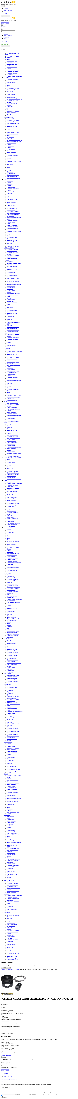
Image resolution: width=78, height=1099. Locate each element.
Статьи (5, 13)
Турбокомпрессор (11, 698)
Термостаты (10, 74)
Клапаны (9, 80)
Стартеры (9, 626)
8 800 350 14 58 (5, 22)
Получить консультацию (7, 1033)
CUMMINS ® (7, 179)
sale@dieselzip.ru (5, 23)
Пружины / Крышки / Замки (14, 161)
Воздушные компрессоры (13, 178)
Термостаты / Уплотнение (13, 581)
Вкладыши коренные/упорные (15, 711)
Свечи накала (10, 146)
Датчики (9, 147)
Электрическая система (13, 246)
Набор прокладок (11, 886)
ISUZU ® (6, 422)
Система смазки (11, 173)
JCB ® (5, 480)
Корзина (3, 26)
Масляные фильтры (12, 958)
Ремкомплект (10, 816)
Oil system (9, 716)
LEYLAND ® (7, 673)
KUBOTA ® (7, 638)
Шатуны (9, 105)
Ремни (8, 93)
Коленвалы (9, 106)
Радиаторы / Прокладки (13, 121)
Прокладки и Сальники (13, 56)
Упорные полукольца (12, 518)
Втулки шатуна (11, 94)
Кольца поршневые (12, 67)
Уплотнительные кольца (13, 70)
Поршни (9, 68)
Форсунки (9, 669)
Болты (8, 59)
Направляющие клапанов (13, 587)
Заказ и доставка (8, 10)
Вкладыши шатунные (12, 73)
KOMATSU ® (7, 573)
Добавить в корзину (15, 1019)
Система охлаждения (12, 331)
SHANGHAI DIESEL (9, 880)
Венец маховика (11, 166)
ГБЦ (8, 109)
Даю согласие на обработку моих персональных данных (17, 1096)
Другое (8, 65)
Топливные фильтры (12, 956)
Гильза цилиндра (11, 97)
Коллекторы (10, 520)
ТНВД (8, 196)
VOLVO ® (6, 894)
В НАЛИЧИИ (7, 58)
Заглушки (9, 243)
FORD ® (6, 333)
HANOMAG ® (7, 348)
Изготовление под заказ (13, 53)
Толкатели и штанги (12, 617)
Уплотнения (10, 62)
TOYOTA (6, 55)
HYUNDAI (7, 77)
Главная (3, 969)
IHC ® (5, 401)
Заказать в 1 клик (5, 1019)
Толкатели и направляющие (14, 141)
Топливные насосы (12, 126)
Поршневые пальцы (12, 156)
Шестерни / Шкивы (12, 118)
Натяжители (10, 172)
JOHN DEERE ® (8, 527)
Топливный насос (11, 476)
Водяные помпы (11, 207)
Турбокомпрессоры (12, 176)
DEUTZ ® (6, 260)
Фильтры (9, 190)
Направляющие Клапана (13, 88)
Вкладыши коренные (12, 71)
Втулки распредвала (12, 61)
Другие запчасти (8, 52)
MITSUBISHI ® (8, 742)
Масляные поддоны (12, 208)
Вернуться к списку (6, 1055)
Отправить (3, 1097)
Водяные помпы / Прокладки (14, 76)
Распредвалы (10, 91)
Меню (2, 5)
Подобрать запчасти (6, 967)
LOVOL (6, 108)
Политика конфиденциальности (9, 1079)
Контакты (6, 11)
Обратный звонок (5, 16)
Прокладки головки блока (13, 888)
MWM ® (6, 774)
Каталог (6, 8)
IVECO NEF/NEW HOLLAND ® (12, 457)
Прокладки (9, 184)
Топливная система (12, 201)
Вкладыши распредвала (13, 131)
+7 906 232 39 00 (5, 1069)
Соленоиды (10, 159)
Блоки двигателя (11, 169)
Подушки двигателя (12, 275)
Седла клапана (10, 137)
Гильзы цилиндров (12, 64)
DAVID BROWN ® (9, 248)
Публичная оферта (5, 1082)
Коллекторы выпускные (13, 132)
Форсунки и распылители (13, 86)
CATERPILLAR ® (8, 117)
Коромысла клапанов (12, 134)
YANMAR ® (7, 912)
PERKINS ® (7, 815)
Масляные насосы (11, 82)
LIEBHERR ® (7, 684)
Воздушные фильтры (12, 959)
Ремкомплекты (10, 164)
